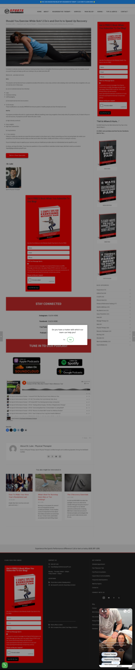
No (64, 340)
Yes (70, 340)
